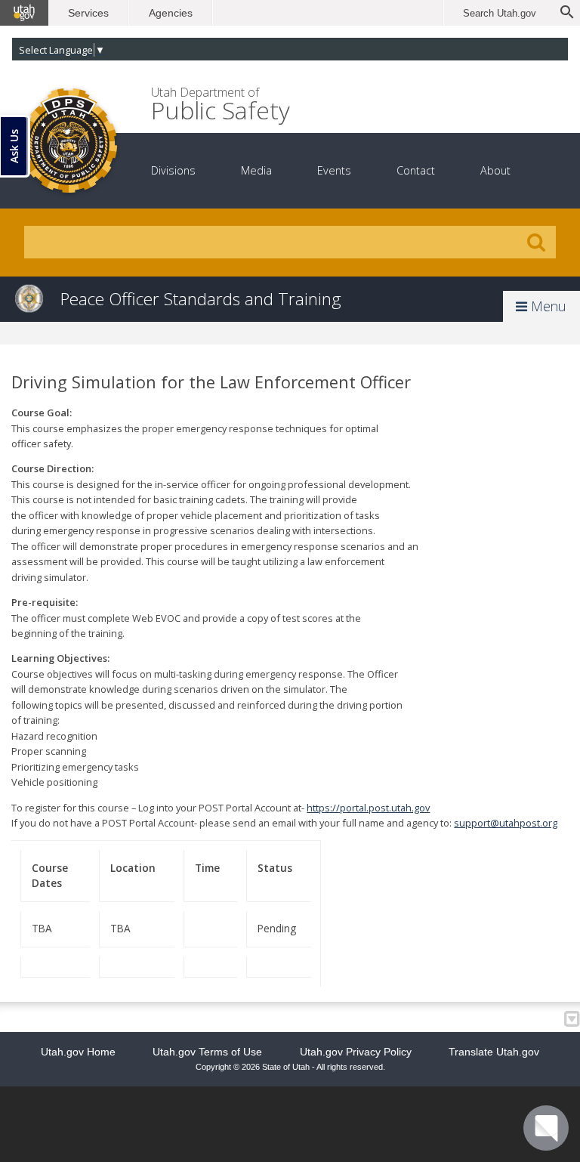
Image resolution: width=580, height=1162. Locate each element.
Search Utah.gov (499, 13)
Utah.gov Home (78, 1052)
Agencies (171, 13)
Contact (415, 170)
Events (334, 170)
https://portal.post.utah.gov (368, 807)
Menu (546, 306)
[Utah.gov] (24, 13)
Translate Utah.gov (494, 1052)
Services (88, 13)
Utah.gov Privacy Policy (356, 1052)
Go (536, 242)
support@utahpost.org (505, 823)
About (495, 170)
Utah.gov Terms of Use (207, 1052)
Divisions (173, 170)
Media (256, 170)
